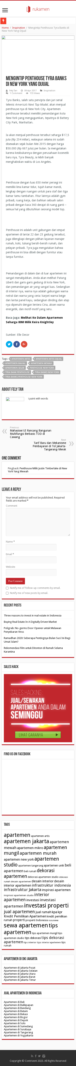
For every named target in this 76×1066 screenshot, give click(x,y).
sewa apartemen (26, 925)
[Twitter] (39, 1056)
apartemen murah (38, 853)
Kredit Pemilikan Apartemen (25, 916)
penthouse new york (42, 368)
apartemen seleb (14, 368)
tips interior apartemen (49, 942)
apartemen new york (19, 859)
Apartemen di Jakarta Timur (20, 979)
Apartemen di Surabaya (17, 1029)
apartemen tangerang (30, 865)
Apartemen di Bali (14, 1001)
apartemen (17, 835)
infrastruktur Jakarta (22, 889)
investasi (32, 900)
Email (10, 554)
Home (5, 27)
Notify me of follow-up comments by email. (35, 587)
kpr (60, 912)
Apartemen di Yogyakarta (18, 1035)
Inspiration (18, 27)
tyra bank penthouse (17, 372)
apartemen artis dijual (49, 359)
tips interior (30, 942)
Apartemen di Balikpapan (18, 1005)
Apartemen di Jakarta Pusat (19, 967)
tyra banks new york (47, 372)
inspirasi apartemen (56, 890)
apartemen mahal (15, 363)
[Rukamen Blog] (38, 8)
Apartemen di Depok (16, 1020)
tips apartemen (31, 928)
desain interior (43, 881)
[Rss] (32, 1056)
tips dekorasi (33, 938)
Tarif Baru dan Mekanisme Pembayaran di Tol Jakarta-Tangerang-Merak (49, 445)
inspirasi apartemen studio (19, 895)
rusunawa (53, 920)
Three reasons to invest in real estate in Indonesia (32, 615)
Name (10, 541)
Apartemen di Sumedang (18, 1026)
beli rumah (30, 871)
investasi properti (46, 905)
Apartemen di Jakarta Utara (19, 973)
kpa (54, 912)
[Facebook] (35, 1056)
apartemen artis (21, 359)
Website (10, 566)
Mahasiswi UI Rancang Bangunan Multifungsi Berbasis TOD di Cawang (30, 432)
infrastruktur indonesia (51, 885)
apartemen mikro (30, 848)
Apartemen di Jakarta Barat (19, 976)
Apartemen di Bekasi (16, 1014)
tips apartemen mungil (45, 933)
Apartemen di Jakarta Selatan (20, 970)
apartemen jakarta (26, 841)
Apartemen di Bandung (17, 1008)
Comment (11, 505)
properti (19, 920)
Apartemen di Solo (15, 1023)
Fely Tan (13, 90)
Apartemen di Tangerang (18, 1032)
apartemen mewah (41, 363)
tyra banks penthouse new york (23, 376)
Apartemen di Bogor (16, 1017)
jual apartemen (19, 911)
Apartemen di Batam (16, 1011)
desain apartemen (21, 881)
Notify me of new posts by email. (29, 592)
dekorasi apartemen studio (43, 877)
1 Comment (16, 93)
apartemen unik (54, 865)
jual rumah (43, 912)
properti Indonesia (37, 920)
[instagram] (44, 1056)
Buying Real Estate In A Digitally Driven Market (30, 621)
